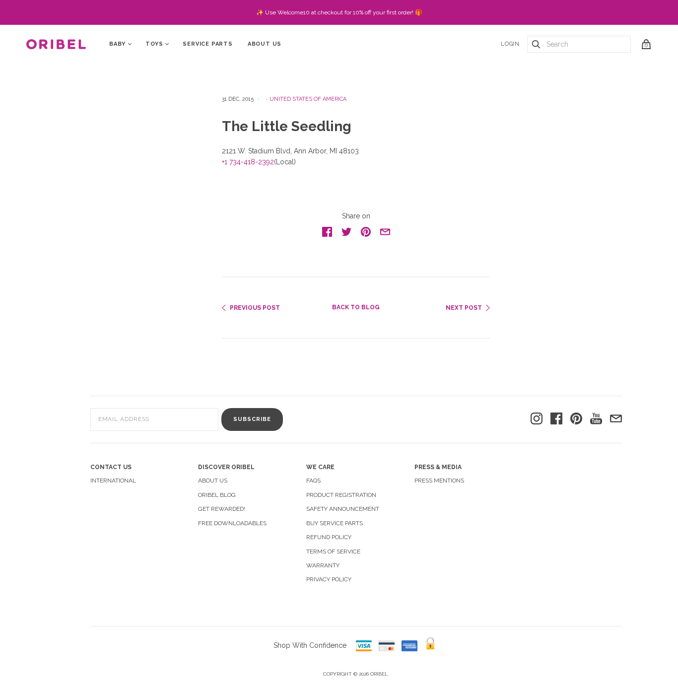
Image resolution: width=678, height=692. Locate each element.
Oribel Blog (217, 494)
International (113, 480)
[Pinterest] (576, 419)
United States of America (308, 99)
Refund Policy (328, 537)
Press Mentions (439, 480)
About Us (264, 44)
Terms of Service (333, 551)
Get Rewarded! (221, 508)
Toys (154, 44)
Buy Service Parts (334, 523)
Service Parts (207, 44)
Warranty (322, 565)
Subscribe (252, 419)
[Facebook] (556, 419)
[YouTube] (596, 419)
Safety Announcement (342, 508)
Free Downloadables (232, 523)
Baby (117, 44)
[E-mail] (616, 419)
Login (510, 44)
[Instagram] (536, 419)
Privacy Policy (328, 579)
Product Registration (341, 494)
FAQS (313, 480)
